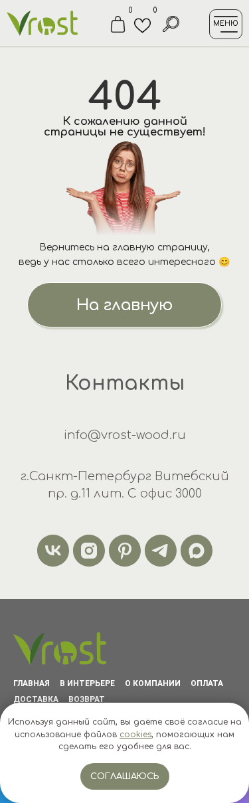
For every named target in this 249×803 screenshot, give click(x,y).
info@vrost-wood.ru (125, 435)
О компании (153, 683)
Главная (31, 683)
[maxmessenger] (196, 551)
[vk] (53, 551)
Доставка (35, 699)
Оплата (207, 683)
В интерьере (87, 683)
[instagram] (89, 551)
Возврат (86, 699)
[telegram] (161, 551)
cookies (135, 734)
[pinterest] (125, 551)
